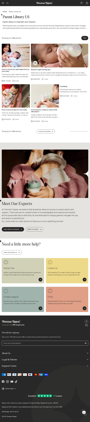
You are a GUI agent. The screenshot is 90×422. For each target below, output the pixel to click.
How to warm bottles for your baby (14, 110)
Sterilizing (63, 86)
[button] (3, 3)
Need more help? (33, 229)
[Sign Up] (85, 343)
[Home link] (44, 3)
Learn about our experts (11, 229)
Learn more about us (10, 252)
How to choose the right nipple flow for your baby (16, 70)
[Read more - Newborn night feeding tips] (35, 63)
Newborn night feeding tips (40, 69)
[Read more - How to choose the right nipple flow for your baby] (6, 63)
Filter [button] (84, 38)
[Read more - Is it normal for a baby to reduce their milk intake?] (35, 103)
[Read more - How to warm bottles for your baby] (6, 103)
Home (5, 11)
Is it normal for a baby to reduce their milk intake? (44, 111)
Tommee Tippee (12, 416)
